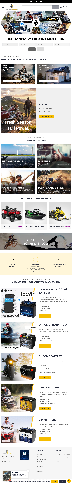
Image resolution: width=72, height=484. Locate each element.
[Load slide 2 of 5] (34, 31)
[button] (3, 7)
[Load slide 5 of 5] (40, 31)
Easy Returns (12, 266)
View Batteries (45, 316)
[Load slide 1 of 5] (32, 31)
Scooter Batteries (56, 226)
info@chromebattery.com (63, 454)
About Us (39, 454)
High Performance (10, 68)
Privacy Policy (40, 466)
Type (3, 42)
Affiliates (39, 469)
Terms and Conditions (42, 464)
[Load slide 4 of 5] (39, 31)
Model (55, 42)
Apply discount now (46, 116)
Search (55, 7)
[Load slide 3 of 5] (36, 31)
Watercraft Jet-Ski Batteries (11, 226)
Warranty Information (59, 266)
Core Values (40, 456)
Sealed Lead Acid (46, 68)
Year (20, 42)
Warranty (39, 461)
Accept (63, 481)
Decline (55, 481)
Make (37, 42)
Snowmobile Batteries (33, 226)
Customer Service (41, 459)
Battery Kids (40, 471)
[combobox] (40, 7)
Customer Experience (42, 474)
